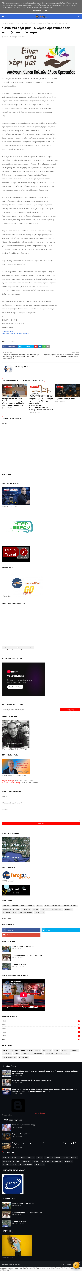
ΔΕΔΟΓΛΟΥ (30, 906)
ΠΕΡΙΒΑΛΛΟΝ (26, 909)
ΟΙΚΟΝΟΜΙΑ (7, 909)
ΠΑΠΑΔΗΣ (16, 909)
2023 (41, 1032)
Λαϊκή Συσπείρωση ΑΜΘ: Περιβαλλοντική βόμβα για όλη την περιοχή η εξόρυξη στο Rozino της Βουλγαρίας (13, 402)
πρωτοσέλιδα (12, 650)
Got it (47, 10)
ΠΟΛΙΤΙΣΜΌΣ (45, 909)
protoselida (26, 650)
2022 (41, 1036)
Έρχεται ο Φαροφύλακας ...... (66, 399)
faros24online (17, 1264)
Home (63, 1264)
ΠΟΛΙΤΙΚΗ (35, 909)
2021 (41, 1039)
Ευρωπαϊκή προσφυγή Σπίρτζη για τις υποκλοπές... (31, 1080)
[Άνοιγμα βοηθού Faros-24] (76, 1265)
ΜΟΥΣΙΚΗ (74, 906)
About (69, 1264)
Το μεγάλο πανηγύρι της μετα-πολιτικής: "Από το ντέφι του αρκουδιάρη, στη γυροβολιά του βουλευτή (45, 1144)
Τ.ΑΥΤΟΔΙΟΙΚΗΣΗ (17, 23)
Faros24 (6, 37)
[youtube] (21, 935)
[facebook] (21, 930)
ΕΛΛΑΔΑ (47, 906)
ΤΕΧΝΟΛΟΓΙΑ (68, 909)
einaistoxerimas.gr (7, 331)
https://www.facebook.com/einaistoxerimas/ (15, 333)
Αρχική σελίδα (6, 23)
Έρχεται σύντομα (8, 781)
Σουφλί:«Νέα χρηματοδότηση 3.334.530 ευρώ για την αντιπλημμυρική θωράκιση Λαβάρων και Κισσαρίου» (45, 1072)
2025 (41, 1025)
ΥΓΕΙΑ (14, 912)
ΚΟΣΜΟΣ (66, 906)
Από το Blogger (39, 1113)
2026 (41, 1021)
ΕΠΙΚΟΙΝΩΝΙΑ (56, 906)
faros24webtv (6, 919)
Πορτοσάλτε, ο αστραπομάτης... (24, 1125)
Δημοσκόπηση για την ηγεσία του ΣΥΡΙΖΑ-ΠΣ (28, 955)
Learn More (37, 10)
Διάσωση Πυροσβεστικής (11, 783)
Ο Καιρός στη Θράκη (19, 964)
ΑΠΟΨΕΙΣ (15, 906)
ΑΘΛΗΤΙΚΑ (6, 906)
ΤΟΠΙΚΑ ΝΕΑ (7, 912)
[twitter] (61, 930)
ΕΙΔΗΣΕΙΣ (39, 906)
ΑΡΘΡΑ (22, 906)
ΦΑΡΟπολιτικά (39, 912)
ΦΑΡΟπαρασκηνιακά (25, 912)
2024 (41, 1028)
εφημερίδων (20, 650)
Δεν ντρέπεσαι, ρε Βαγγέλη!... (23, 946)
